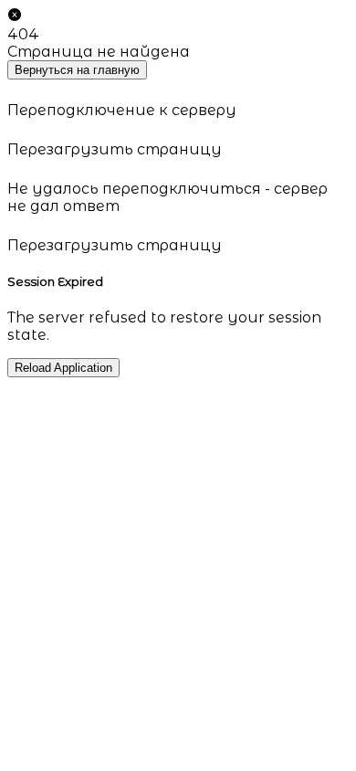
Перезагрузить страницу (114, 149)
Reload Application (63, 368)
